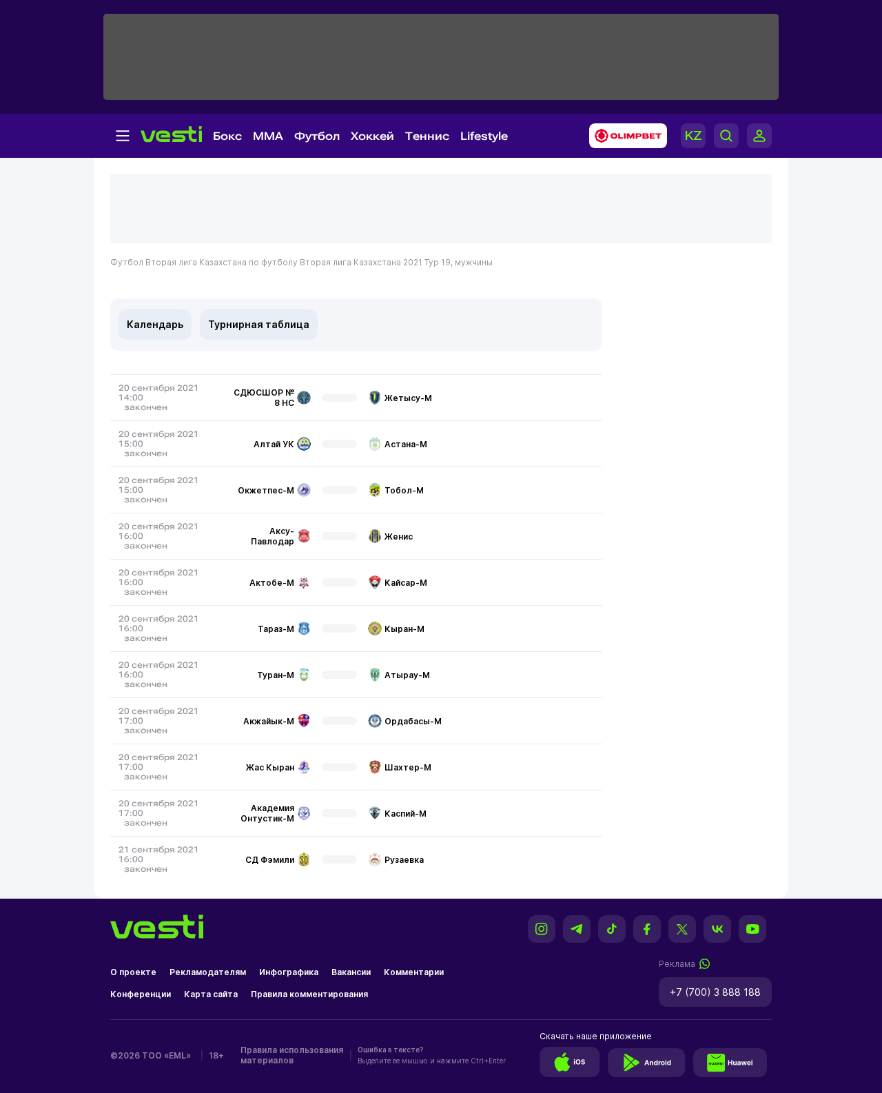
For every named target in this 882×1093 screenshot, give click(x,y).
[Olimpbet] (624, 135)
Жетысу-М (408, 398)
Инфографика (288, 972)
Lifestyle (484, 136)
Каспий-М (405, 813)
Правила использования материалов (291, 1055)
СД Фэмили (269, 860)
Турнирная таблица (258, 324)
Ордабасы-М (413, 721)
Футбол (317, 136)
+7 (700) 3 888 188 (715, 992)
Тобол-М (404, 490)
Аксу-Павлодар (272, 536)
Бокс (227, 136)
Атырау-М (407, 675)
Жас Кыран (270, 767)
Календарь (155, 324)
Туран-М (275, 675)
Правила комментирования (309, 994)
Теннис (427, 136)
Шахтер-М (407, 767)
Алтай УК (274, 444)
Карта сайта (211, 994)
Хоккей (372, 136)
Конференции (140, 994)
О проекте (133, 972)
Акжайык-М (268, 721)
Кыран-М (404, 629)
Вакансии (351, 972)
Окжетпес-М (266, 490)
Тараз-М (276, 629)
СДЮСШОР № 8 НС (264, 397)
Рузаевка (404, 860)
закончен (145, 407)
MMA (268, 136)
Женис (398, 536)
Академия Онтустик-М (267, 813)
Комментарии (414, 972)
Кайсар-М (405, 583)
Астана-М (405, 444)
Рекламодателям (208, 972)
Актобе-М (271, 583)
